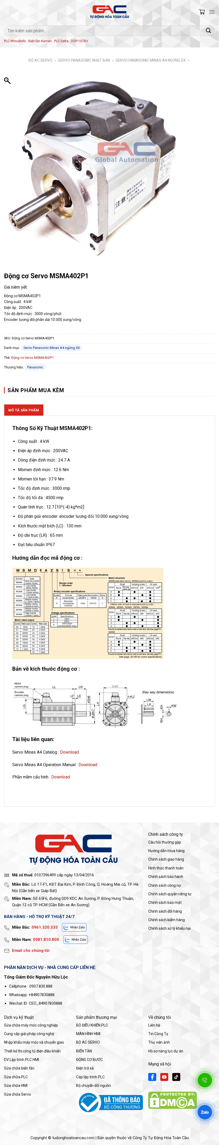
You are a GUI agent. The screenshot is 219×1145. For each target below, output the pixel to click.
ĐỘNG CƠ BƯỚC (89, 1059)
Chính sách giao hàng (166, 859)
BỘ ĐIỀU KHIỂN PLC (92, 1025)
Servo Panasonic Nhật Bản (84, 60)
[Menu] (212, 11)
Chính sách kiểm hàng (166, 920)
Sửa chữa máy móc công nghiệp (31, 1025)
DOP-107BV (79, 41)
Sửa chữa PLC (16, 1077)
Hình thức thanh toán (165, 868)
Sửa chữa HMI (16, 1085)
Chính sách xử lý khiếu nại (169, 928)
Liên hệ (154, 1025)
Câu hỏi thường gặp (164, 842)
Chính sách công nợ (164, 885)
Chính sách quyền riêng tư (169, 894)
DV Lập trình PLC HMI (21, 1059)
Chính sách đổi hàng (165, 911)
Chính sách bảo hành (165, 876)
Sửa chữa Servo (17, 1094)
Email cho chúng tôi (30, 950)
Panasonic (35, 367)
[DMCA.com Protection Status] (172, 1100)
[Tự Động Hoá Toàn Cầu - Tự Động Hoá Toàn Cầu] (109, 12)
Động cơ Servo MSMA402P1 (32, 358)
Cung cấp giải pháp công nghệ (29, 1034)
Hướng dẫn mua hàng (166, 851)
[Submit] (208, 30)
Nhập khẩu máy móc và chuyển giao (34, 1042)
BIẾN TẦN (84, 1051)
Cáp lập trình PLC (90, 1077)
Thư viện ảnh (159, 1042)
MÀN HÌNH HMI (88, 1034)
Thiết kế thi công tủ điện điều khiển (32, 1051)
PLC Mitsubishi (15, 41)
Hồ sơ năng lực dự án (165, 1051)
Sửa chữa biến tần (19, 1068)
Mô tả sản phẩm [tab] (23, 410)
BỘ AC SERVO (40, 60)
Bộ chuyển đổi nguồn (93, 1085)
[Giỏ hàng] (202, 11)
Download (69, 752)
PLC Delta (61, 41)
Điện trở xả (85, 1068)
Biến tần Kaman (40, 41)
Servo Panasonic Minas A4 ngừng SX (151, 60)
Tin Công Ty (158, 1034)
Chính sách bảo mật (165, 902)
